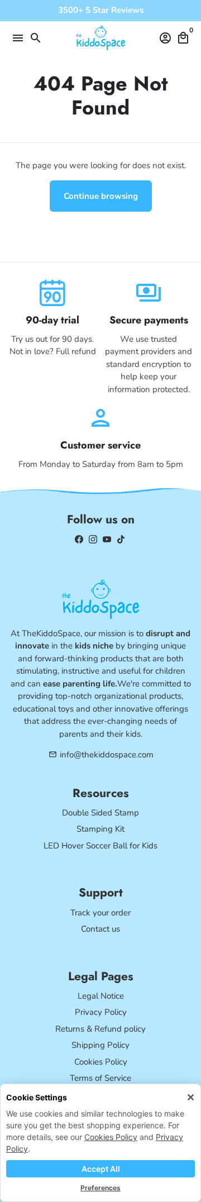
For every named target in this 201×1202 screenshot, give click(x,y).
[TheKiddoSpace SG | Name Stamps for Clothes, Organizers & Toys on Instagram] (93, 539)
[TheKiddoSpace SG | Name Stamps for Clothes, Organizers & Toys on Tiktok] (121, 539)
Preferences (100, 1188)
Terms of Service (100, 1078)
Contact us (100, 928)
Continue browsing (101, 196)
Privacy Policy (101, 1012)
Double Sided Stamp (100, 812)
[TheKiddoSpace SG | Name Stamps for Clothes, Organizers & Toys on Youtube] (107, 539)
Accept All (101, 1169)
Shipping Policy (100, 1045)
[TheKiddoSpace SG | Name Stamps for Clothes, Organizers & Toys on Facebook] (79, 539)
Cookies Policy (110, 1137)
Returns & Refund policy (100, 1028)
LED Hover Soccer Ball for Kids (100, 845)
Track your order (100, 912)
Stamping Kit (100, 828)
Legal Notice (101, 995)
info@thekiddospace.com (101, 754)
